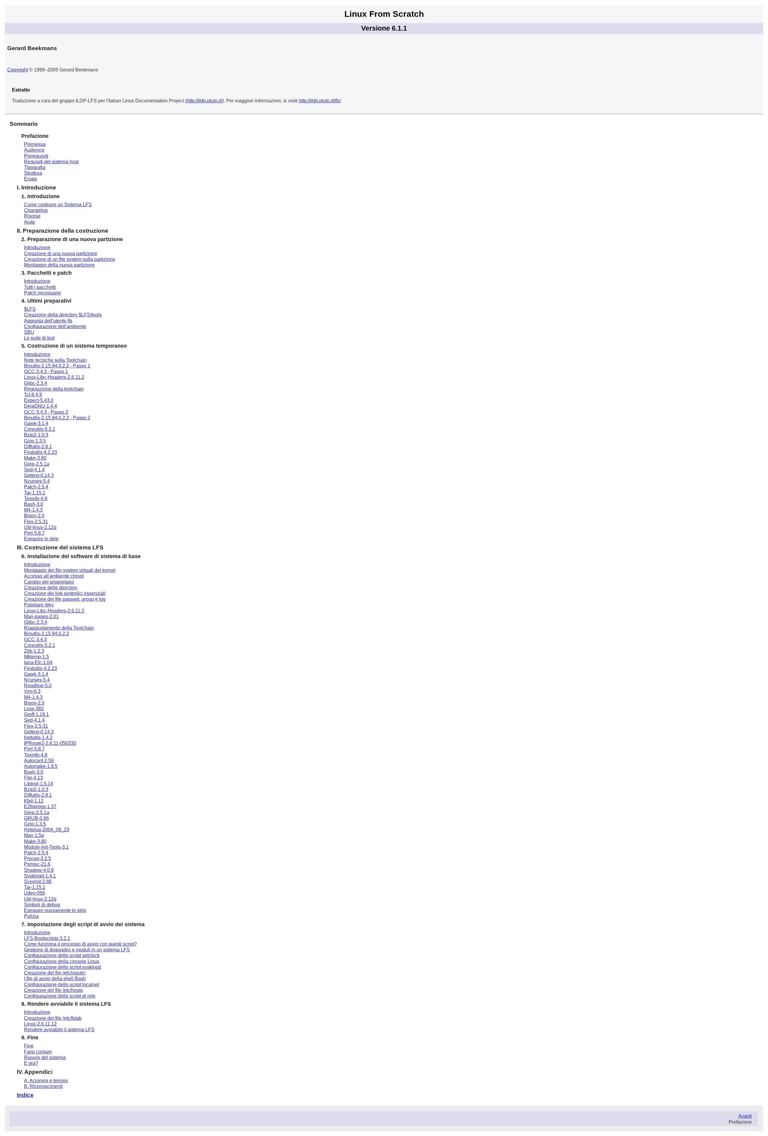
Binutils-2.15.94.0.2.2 (46, 633)
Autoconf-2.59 (39, 760)
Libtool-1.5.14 (38, 783)
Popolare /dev (39, 604)
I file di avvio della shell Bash (55, 978)
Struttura (33, 173)
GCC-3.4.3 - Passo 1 (46, 371)
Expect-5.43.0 (38, 400)
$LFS (30, 309)
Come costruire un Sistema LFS (58, 204)
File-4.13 (33, 777)
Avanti (745, 1116)
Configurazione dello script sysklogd (62, 967)
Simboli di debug (42, 904)
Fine (29, 1045)
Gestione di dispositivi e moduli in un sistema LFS (77, 949)
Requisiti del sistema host (51, 161)
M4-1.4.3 (33, 509)
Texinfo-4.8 (35, 498)
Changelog (36, 210)
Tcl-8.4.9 (33, 394)
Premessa (35, 144)
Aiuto (29, 222)
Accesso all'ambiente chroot (54, 576)
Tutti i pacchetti (40, 287)
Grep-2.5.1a (36, 464)
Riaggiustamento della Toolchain (59, 627)
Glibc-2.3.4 (35, 383)
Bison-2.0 (34, 515)
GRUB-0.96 (36, 818)
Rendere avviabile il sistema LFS (59, 1029)
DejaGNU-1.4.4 (40, 406)
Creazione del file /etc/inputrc (55, 972)
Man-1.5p (34, 835)
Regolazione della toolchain (54, 388)
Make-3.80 (35, 458)
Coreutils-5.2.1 (39, 429)
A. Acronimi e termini (46, 1080)
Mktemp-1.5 (36, 656)
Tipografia (34, 167)
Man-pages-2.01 (41, 616)
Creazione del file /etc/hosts (53, 990)
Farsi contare (38, 1051)
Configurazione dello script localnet (61, 984)
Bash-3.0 (33, 504)
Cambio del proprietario (49, 582)
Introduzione (37, 247)
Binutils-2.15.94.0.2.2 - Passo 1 (57, 365)
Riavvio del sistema (45, 1057)
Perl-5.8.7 (34, 533)
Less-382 (34, 708)
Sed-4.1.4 (34, 469)
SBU (29, 332)
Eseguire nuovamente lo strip (55, 910)
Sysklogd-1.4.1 (40, 875)
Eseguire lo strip (41, 538)
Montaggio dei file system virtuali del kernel (70, 570)
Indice (25, 1095)
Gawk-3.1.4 (36, 423)
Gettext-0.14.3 (39, 475)
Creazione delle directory (50, 587)
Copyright (17, 69)
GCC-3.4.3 (35, 639)
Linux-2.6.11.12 (40, 1023)
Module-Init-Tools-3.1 (46, 847)
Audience (34, 150)
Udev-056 (34, 893)
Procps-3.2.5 (37, 858)
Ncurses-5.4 (37, 481)
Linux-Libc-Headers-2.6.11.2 (54, 377)
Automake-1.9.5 (41, 766)
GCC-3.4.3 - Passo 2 (46, 412)
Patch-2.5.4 (36, 486)
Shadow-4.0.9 (39, 870)
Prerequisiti (36, 156)
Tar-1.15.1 (34, 492)
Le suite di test (39, 337)
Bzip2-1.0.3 (36, 434)
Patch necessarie (42, 292)
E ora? (31, 1063)
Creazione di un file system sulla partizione (69, 259)
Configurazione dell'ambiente (55, 326)
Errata (30, 178)
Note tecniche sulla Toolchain (55, 360)
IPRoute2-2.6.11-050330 (50, 743)
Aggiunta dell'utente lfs (48, 320)
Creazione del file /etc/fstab (53, 1018)
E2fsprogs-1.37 (40, 806)
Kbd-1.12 (34, 800)
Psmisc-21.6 (37, 864)
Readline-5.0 (38, 685)
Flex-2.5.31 (36, 521)
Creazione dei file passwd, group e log (65, 599)
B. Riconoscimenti (43, 1086)
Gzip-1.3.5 (35, 440)
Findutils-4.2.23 (40, 452)
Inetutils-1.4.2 (38, 737)
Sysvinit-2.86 (38, 881)
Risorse (32, 216)
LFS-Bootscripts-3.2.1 (47, 938)
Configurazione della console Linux (61, 961)
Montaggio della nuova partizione (59, 264)
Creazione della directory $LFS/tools (63, 314)
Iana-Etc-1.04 (38, 662)
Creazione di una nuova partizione (60, 253)
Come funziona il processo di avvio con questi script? (80, 944)
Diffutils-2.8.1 (38, 446)
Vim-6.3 (32, 691)
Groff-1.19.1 (36, 714)
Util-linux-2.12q (40, 527)
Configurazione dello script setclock (62, 955)
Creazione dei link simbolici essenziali (65, 593)
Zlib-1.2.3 (34, 651)
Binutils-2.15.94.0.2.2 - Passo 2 (57, 417)
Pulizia (31, 916)
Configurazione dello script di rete (59, 996)
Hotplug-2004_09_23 (46, 829)
